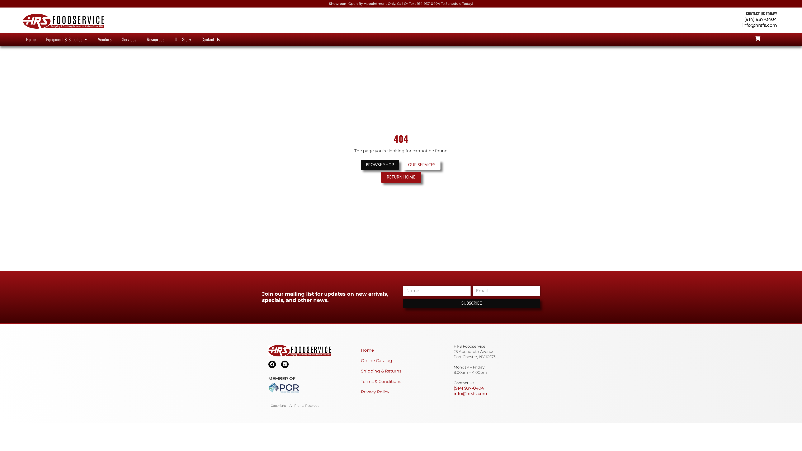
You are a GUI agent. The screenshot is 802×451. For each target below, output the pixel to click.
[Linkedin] (285, 364)
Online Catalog (376, 360)
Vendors (105, 39)
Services (129, 39)
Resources (155, 39)
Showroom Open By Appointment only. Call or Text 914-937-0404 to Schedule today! (401, 4)
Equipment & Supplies (64, 39)
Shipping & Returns (381, 371)
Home (31, 39)
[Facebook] (272, 364)
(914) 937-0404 (760, 19)
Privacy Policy (375, 391)
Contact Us (211, 39)
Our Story (183, 39)
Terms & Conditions (381, 381)
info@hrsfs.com (759, 25)
